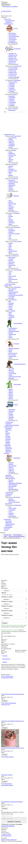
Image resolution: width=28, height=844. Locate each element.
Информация (4, 828)
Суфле (7, 434)
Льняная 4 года (12, 58)
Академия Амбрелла (14, 348)
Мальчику (14, 299)
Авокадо (11, 243)
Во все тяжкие (12, 354)
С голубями (11, 86)
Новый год (11, 142)
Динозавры (11, 206)
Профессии (16, 255)
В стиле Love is (12, 75)
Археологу (11, 258)
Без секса (11, 229)
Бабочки (11, 202)
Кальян (10, 151)
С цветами (15, 108)
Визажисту (11, 263)
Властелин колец (13, 353)
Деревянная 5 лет (13, 59)
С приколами (12, 510)
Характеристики (6, 658)
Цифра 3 (11, 392)
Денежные (11, 513)
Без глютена (8, 503)
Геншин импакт (12, 373)
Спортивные (16, 213)
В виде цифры (17, 384)
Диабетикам (8, 522)
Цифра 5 (11, 395)
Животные (16, 195)
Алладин (11, 332)
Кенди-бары (8, 451)
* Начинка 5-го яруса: (7, 615)
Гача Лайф (11, 372)
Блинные (7, 433)
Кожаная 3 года (12, 56)
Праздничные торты (9, 134)
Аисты (10, 200)
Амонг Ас (11, 370)
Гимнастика (11, 222)
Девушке (11, 175)
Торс (10, 236)
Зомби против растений (15, 376)
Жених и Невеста (13, 81)
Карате (10, 224)
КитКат (10, 252)
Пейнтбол (11, 159)
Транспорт (15, 178)
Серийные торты (8, 426)
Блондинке (11, 169)
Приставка (11, 417)
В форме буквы (9, 422)
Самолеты (11, 189)
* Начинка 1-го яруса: (7, 596)
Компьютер (11, 411)
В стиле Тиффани (13, 67)
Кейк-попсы (8, 447)
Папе (10, 158)
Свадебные (8, 475)
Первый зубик (12, 293)
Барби (10, 312)
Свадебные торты (8, 23)
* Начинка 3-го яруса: (7, 606)
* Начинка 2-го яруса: (7, 601)
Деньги (10, 277)
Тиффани (11, 514)
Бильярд (11, 216)
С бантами (11, 99)
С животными (12, 89)
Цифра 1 (11, 389)
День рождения (12, 137)
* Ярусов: (3, 592)
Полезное (3, 831)
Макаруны (8, 450)
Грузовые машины (13, 181)
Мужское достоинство (14, 233)
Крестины (11, 290)
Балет (10, 214)
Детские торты (8, 285)
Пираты (10, 307)
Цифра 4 (11, 393)
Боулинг (11, 219)
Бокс (10, 217)
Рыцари (11, 309)
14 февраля (12, 144)
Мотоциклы (11, 183)
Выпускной (11, 298)
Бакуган (11, 337)
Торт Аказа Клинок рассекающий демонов (12, 801)
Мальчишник (12, 230)
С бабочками (12, 97)
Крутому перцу (12, 155)
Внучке (10, 172)
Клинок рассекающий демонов (16, 536)
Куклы (10, 314)
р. (4, 2)
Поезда (10, 188)
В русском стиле (13, 74)
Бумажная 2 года (13, 55)
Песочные (8, 439)
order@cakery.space (6, 835)
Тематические (17, 66)
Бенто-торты (7, 19)
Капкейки (6, 453)
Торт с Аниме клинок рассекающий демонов (12, 694)
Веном (10, 351)
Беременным (8, 525)
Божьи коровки (12, 203)
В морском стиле (13, 69)
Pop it (10, 273)
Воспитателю (12, 265)
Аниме (10, 336)
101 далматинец (13, 328)
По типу (16, 28)
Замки (10, 280)
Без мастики (12, 96)
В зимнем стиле (13, 72)
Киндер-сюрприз (13, 251)
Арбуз (10, 244)
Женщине (14, 164)
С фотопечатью (13, 39)
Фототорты (7, 528)
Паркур (10, 306)
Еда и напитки (17, 241)
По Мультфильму (18, 323)
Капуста (11, 249)
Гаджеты (16, 404)
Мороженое (8, 428)
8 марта (11, 147)
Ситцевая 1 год (12, 53)
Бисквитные (8, 429)
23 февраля (8, 22)
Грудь (10, 238)
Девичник (11, 232)
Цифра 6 (11, 397)
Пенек (10, 161)
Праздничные (17, 457)
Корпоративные (9, 476)
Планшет (11, 414)
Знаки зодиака (12, 516)
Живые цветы (12, 110)
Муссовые (8, 437)
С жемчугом (12, 100)
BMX (10, 301)
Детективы (11, 303)
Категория (3, 829)
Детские (13, 478)
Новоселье (11, 140)
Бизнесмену (12, 262)
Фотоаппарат (12, 409)
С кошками (11, 88)
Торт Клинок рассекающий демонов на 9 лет (12, 721)
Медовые (7, 443)
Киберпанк (11, 378)
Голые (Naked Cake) (14, 36)
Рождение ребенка (13, 291)
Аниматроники (12, 334)
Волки (10, 205)
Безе (6, 431)
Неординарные (12, 34)
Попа (10, 235)
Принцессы (11, 315)
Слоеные (7, 436)
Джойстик (11, 418)
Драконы (11, 208)
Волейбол (11, 221)
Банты (10, 167)
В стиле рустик (12, 70)
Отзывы (4, 662)
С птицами (11, 91)
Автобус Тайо (12, 329)
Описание (4, 655)
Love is (10, 271)
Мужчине (14, 150)
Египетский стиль (13, 279)
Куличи (6, 530)
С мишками (11, 83)
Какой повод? (17, 136)
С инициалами (12, 102)
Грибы (10, 246)
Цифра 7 (11, 398)
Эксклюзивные (12, 37)
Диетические (7, 519)
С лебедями (12, 85)
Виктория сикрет (13, 170)
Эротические (17, 227)
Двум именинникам (10, 284)
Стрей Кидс (11, 317)
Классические (12, 33)
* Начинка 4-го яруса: (7, 610)
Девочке (13, 310)
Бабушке (11, 166)
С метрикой (8, 423)
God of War (11, 368)
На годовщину (17, 48)
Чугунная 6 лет (12, 61)
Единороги (11, 210)
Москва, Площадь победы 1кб (8, 839)
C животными (8, 494)
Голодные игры (12, 356)
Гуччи (10, 173)
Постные (7, 440)
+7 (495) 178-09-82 (6, 11)
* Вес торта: (4, 588)
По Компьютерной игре (19, 364)
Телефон (11, 415)
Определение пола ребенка (16, 295)
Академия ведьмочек (14, 331)
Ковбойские (11, 153)
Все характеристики (6, 648)
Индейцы (11, 304)
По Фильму (16, 343)
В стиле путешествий (14, 77)
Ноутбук (11, 412)
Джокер (10, 357)
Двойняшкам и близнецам (12, 425)
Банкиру (11, 260)
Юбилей (11, 139)
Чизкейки (7, 442)
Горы (10, 274)
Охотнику (11, 156)
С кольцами (12, 103)
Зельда (10, 375)
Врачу (10, 266)
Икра (10, 247)
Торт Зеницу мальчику (6, 774)
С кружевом (12, 105)
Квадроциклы (12, 185)
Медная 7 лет (12, 62)
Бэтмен (10, 350)
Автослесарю (12, 257)
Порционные (7, 445)
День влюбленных (10, 20)
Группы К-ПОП (12, 276)
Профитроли (8, 448)
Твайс (10, 318)
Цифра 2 (11, 390)
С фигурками (17, 80)
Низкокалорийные (10, 524)
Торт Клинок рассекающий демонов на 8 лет (12, 747)
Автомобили (12, 180)
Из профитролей (13, 42)
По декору (14, 94)
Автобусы (11, 186)
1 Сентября (11, 296)
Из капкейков (12, 41)
